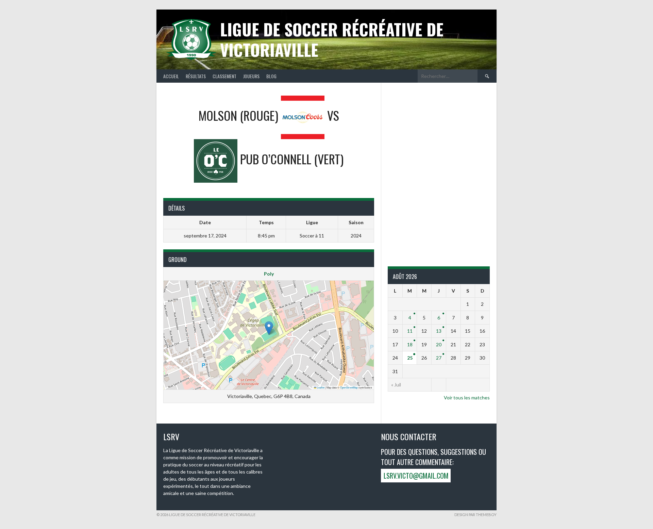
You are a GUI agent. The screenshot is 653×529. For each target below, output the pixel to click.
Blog (271, 76)
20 (438, 344)
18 (410, 344)
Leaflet (320, 387)
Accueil (171, 76)
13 (438, 331)
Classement (224, 76)
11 (410, 331)
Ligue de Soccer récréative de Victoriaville (331, 39)
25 (410, 358)
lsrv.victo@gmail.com (416, 475)
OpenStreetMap (349, 387)
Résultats (196, 76)
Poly (269, 274)
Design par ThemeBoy (475, 514)
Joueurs (251, 76)
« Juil (396, 384)
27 (438, 358)
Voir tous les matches (467, 397)
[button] (269, 328)
